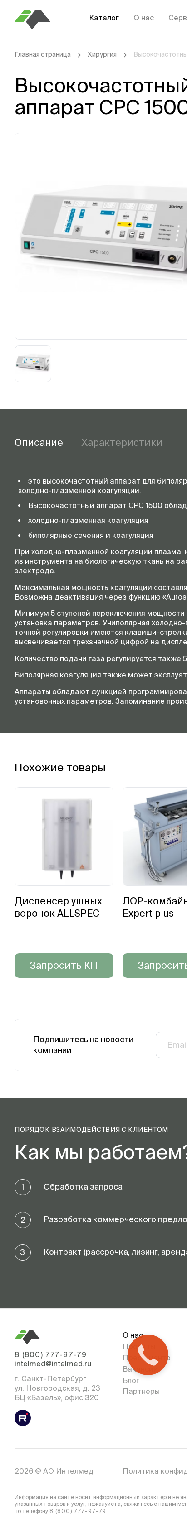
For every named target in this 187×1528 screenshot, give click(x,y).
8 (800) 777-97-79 (51, 1354)
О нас (143, 18)
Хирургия (102, 54)
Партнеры (141, 1391)
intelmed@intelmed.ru (53, 1363)
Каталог (104, 18)
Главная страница (43, 54)
